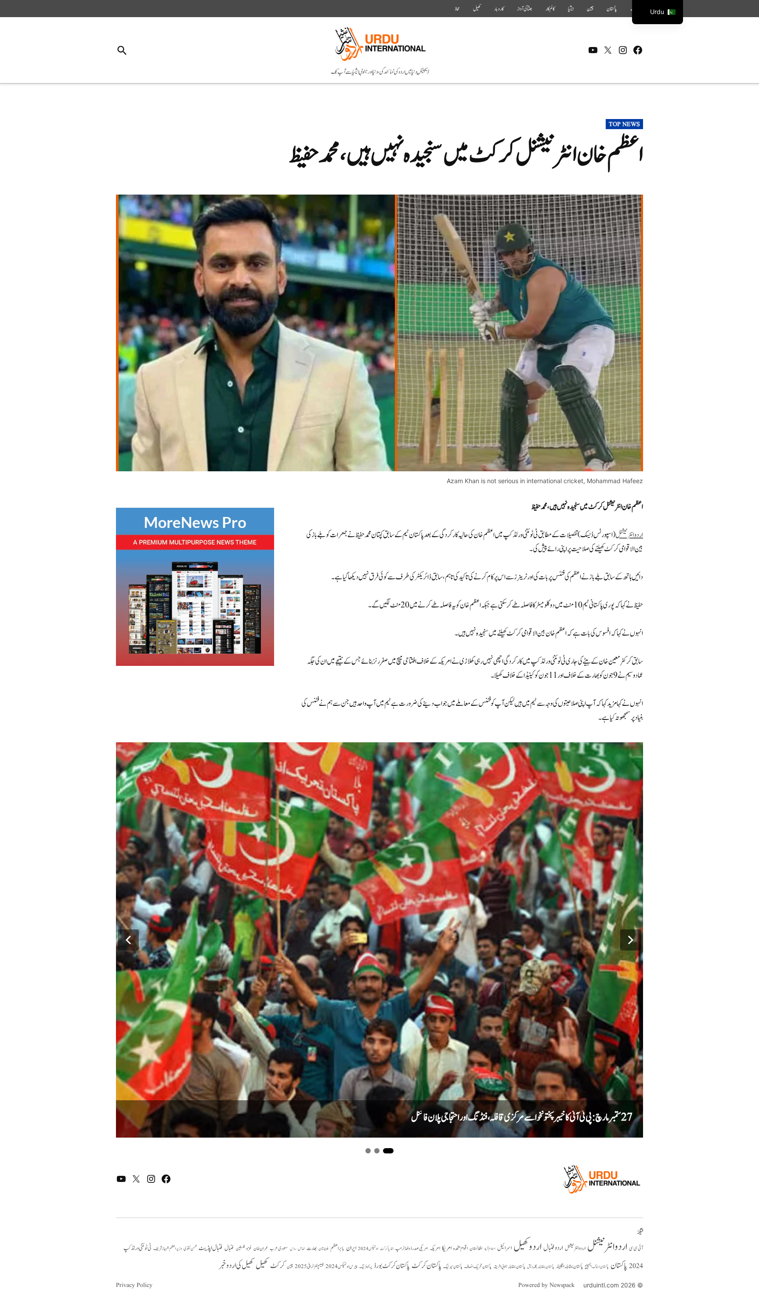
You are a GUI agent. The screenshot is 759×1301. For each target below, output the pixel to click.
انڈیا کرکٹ (387, 1248)
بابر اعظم (337, 1248)
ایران (351, 1248)
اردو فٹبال (553, 1248)
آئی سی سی (636, 1248)
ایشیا (571, 8)
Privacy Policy (134, 1285)
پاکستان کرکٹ (426, 1266)
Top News (624, 124)
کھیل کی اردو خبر (236, 1265)
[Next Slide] (630, 939)
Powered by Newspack (546, 1285)
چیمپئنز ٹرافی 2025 (309, 1267)
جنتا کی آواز (524, 8)
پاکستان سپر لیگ (453, 1266)
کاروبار (499, 8)
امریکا (447, 1248)
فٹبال (229, 1248)
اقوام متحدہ (460, 1248)
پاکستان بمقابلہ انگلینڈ (569, 1267)
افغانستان (476, 1249)
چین (590, 8)
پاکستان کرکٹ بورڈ (392, 1266)
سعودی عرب (279, 1248)
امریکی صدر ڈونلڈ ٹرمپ (411, 1248)
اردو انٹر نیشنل (575, 1248)
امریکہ (435, 1248)
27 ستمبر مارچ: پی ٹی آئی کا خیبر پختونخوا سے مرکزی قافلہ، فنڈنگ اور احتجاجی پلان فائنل (521, 1117)
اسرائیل (504, 1248)
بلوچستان (323, 1249)
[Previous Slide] (128, 939)
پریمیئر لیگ (365, 1266)
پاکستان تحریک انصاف (478, 1266)
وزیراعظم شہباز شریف (167, 1248)
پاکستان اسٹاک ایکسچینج (597, 1267)
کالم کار (550, 8)
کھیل (477, 8)
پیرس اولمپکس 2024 (341, 1266)
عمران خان (260, 1248)
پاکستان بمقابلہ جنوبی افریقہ (509, 1266)
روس (293, 1248)
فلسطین (240, 1248)
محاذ (457, 8)
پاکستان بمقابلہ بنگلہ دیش (540, 1266)
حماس (301, 1248)
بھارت (312, 1248)
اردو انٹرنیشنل (629, 535)
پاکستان (612, 8)
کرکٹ (277, 1266)
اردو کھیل (527, 1246)
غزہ (249, 1248)
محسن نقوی (190, 1248)
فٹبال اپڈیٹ (211, 1248)
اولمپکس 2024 (368, 1248)
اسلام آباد (489, 1248)
